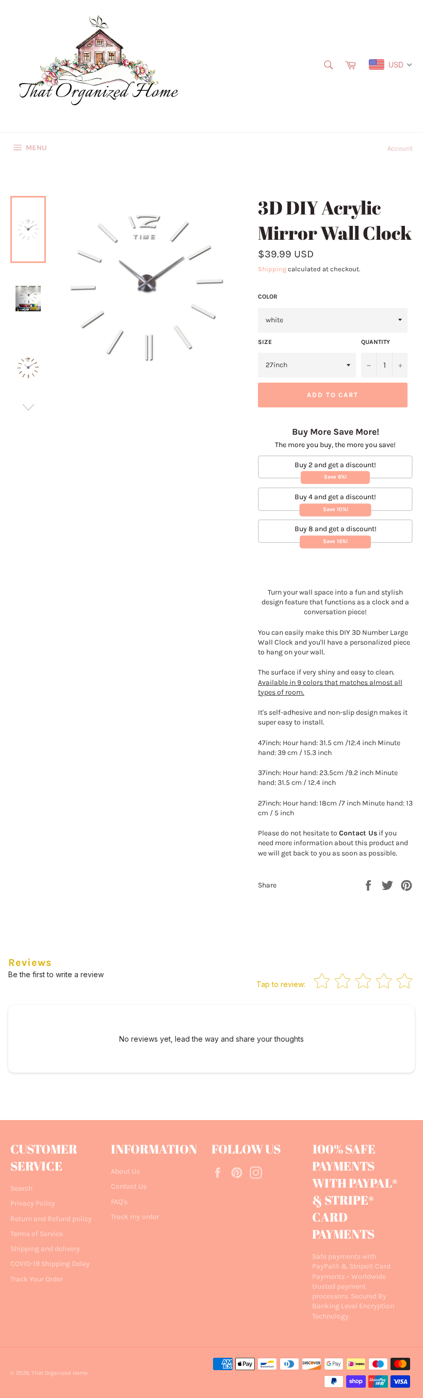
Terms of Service (36, 1233)
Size (265, 342)
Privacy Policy (32, 1203)
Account (400, 148)
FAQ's (119, 1201)
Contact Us (129, 1186)
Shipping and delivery (45, 1248)
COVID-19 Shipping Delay (50, 1263)
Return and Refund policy (51, 1218)
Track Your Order (36, 1279)
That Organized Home (59, 1373)
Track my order (135, 1216)
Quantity (375, 342)
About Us (125, 1171)
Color (268, 296)
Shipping (272, 269)
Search (21, 1188)
